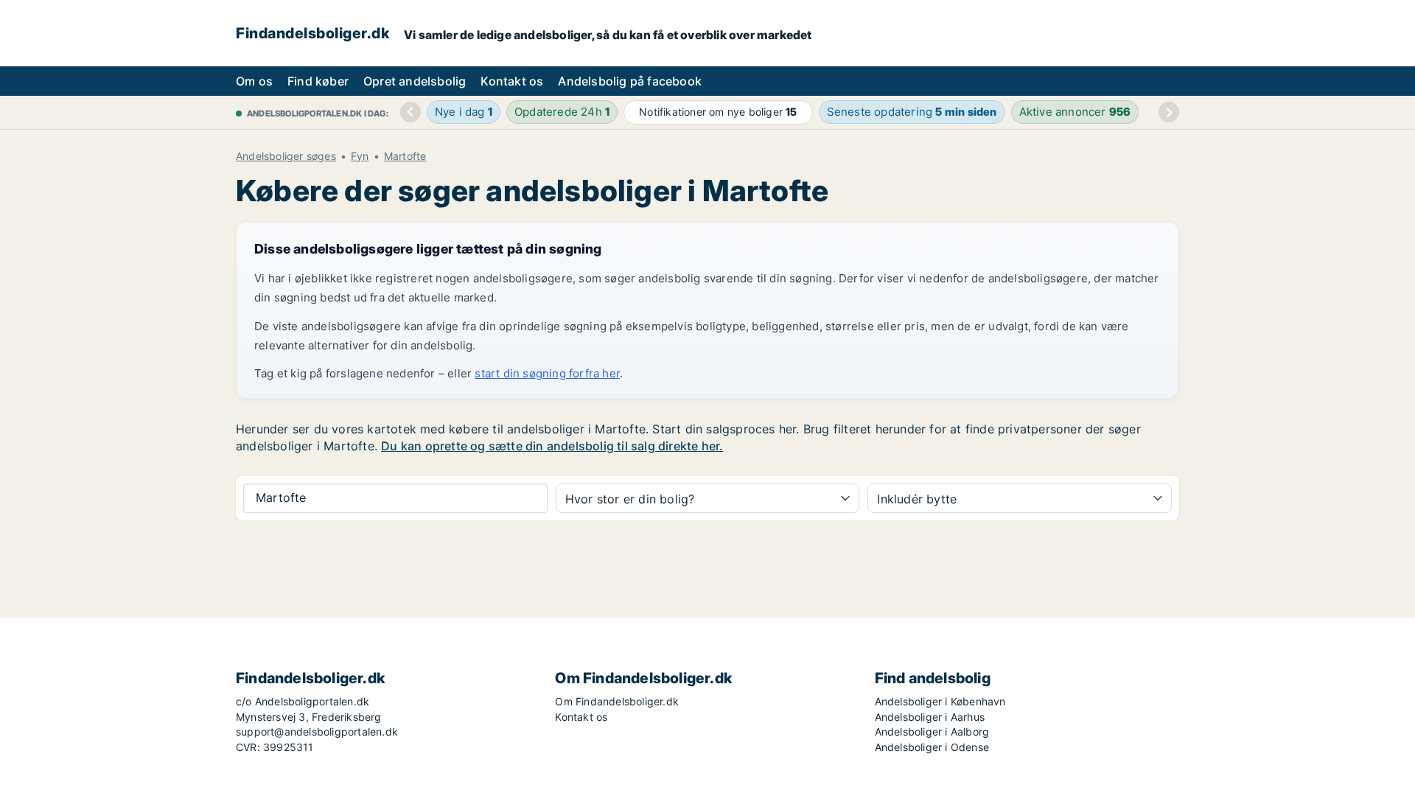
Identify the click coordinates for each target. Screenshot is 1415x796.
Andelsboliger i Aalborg (932, 731)
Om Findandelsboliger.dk (617, 701)
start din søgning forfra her (547, 373)
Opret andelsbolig (414, 81)
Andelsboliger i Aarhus (930, 717)
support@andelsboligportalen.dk (317, 731)
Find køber (318, 81)
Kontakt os (512, 81)
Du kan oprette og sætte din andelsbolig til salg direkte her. (552, 446)
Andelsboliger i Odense (932, 747)
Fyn (360, 156)
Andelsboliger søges (286, 156)
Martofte (405, 156)
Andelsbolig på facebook (630, 81)
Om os (254, 81)
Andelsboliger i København (940, 701)
